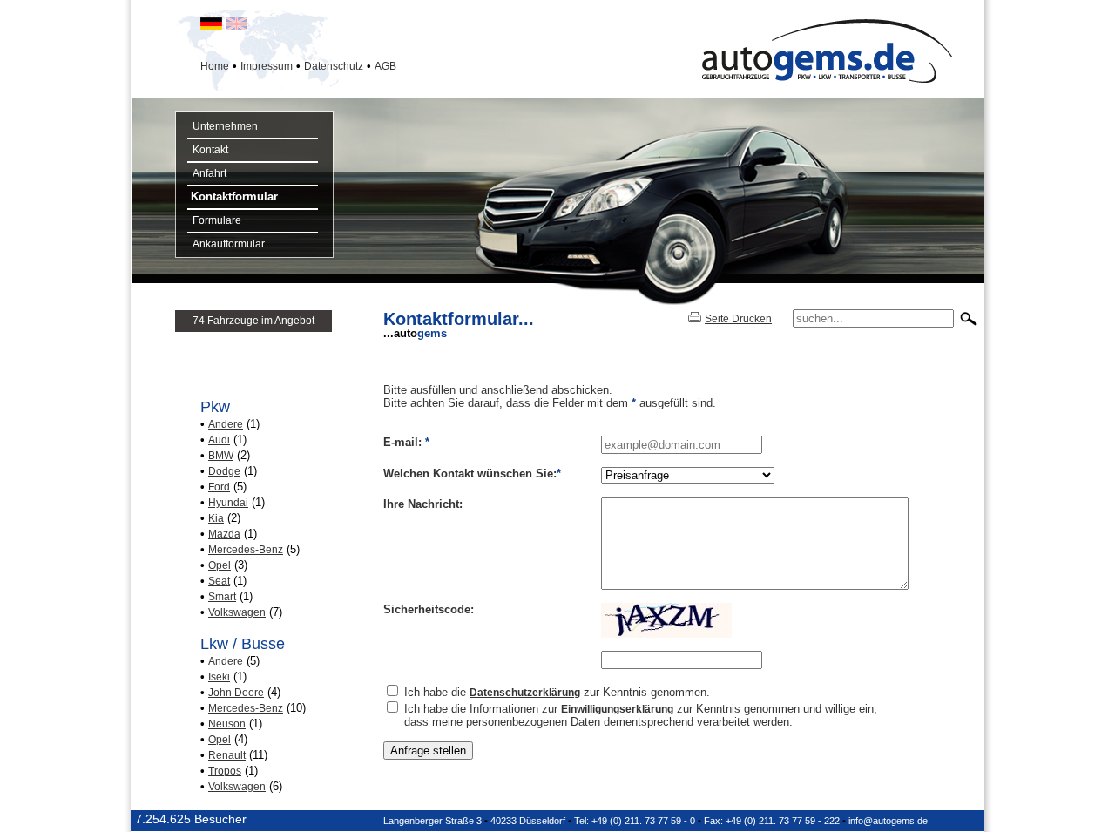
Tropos (224, 771)
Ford (219, 487)
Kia (216, 518)
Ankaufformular (226, 244)
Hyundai (228, 503)
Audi (219, 440)
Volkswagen (237, 612)
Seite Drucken (738, 319)
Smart (222, 597)
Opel (219, 565)
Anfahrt (206, 173)
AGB (385, 66)
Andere (225, 424)
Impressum (266, 66)
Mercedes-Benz (245, 550)
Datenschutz (333, 66)
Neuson (227, 724)
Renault (227, 755)
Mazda (224, 534)
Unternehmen (222, 126)
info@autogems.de (888, 820)
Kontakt (207, 150)
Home (214, 66)
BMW (220, 456)
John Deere (236, 693)
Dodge (224, 471)
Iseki (219, 677)
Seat (219, 581)
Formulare (214, 220)
